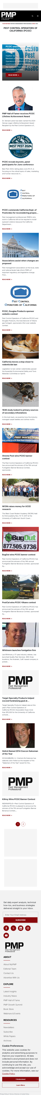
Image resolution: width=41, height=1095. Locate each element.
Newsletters (8, 1027)
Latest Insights (10, 991)
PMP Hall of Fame (11, 1000)
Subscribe (21, 920)
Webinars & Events (11, 1013)
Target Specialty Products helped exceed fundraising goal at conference (18, 701)
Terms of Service (14, 1094)
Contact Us (8, 973)
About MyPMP (10, 964)
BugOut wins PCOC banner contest (18, 554)
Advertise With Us (11, 977)
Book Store (8, 1009)
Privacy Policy (4, 1094)
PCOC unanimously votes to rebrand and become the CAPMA (20, 49)
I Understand (20, 1079)
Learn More (20, 1085)
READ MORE (13, 75)
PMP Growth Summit (12, 1005)
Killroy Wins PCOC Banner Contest (18, 799)
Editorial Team (9, 969)
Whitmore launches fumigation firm (19, 650)
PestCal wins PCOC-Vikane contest (19, 602)
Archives (7, 1040)
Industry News (10, 996)
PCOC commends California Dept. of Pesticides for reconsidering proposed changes (20, 213)
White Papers (9, 1036)
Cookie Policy (8, 1074)
